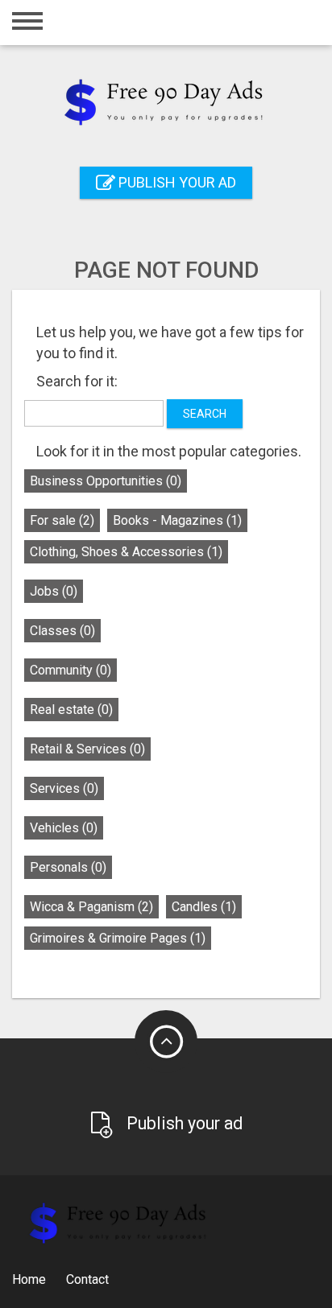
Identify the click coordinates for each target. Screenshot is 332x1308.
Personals (68, 867)
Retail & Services (87, 749)
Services (64, 788)
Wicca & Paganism (91, 906)
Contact (87, 1279)
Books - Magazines (177, 520)
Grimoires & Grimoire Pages (117, 938)
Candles (204, 906)
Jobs (53, 591)
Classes (62, 630)
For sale (62, 520)
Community (70, 670)
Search (204, 413)
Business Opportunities (105, 481)
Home (29, 1279)
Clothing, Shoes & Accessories (126, 551)
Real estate (71, 709)
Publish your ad (175, 182)
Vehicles (64, 828)
